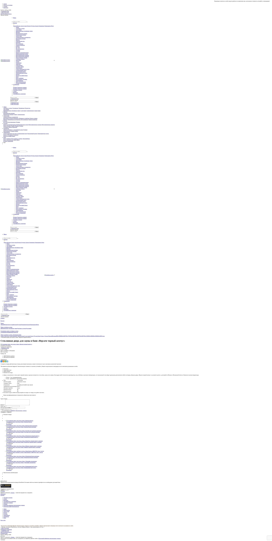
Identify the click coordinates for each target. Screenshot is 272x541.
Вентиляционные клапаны (22, 55)
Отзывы (15, 87)
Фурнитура (27, 108)
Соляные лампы (20, 66)
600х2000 (99, 336)
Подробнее (9, 424)
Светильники (19, 65)
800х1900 (58, 336)
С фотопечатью (30, 110)
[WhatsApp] (5, 361)
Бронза (50, 336)
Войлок (18, 40)
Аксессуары (24, 26)
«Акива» (12, 492)
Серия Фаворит (13, 336)
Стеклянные (15, 108)
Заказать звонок (4, 15)
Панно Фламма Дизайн (21, 57)
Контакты (5, 500)
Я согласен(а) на (14, 410)
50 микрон (15, 134)
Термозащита (47, 26)
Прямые (17, 126)
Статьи (5, 499)
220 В (15, 140)
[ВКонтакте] (1, 361)
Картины (18, 42)
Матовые (54, 336)
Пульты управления (21, 83)
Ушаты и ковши (33, 118)
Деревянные (21, 108)
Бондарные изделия (20, 38)
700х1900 (76, 336)
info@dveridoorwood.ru (6, 13)
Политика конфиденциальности (11, 506)
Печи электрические (21, 82)
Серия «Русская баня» (35, 336)
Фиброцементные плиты (22, 54)
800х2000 (63, 336)
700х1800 (72, 336)
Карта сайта (3, 520)
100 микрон (10, 134)
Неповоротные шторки (21, 33)
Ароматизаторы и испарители (23, 37)
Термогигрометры (20, 45)
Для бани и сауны (20, 28)
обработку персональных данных (18, 410)
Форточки (18, 60)
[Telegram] (7, 361)
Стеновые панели (20, 59)
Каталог (2, 495)
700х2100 (85, 336)
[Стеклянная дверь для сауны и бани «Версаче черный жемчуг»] (16, 344)
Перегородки (6, 510)
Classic (15, 114)
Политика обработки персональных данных (14, 505)
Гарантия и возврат (22, 87)
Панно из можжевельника (22, 52)
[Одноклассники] (3, 361)
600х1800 (90, 336)
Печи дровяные (19, 78)
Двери (14, 26)
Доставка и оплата (7, 497)
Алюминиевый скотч (21, 70)
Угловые (18, 50)
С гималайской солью (17, 129)
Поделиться (3, 359)
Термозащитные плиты (21, 73)
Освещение (41, 26)
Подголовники (19, 43)
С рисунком (23, 110)
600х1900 (95, 336)
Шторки (18, 26)
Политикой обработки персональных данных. (50, 538)
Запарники (15, 118)
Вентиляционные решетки (22, 56)
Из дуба (18, 47)
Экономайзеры (19, 80)
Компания (3, 494)
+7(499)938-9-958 (5, 11)
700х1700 (67, 336)
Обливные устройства (24, 118)
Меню (14, 17)
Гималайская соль (20, 41)
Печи (52, 26)
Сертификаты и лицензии (9, 501)
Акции (37, 26)
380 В (18, 140)
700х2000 (81, 336)
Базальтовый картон (21, 71)
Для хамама (19, 29)
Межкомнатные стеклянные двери (24, 31)
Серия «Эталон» (45, 336)
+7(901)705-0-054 (5, 12)
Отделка (33, 26)
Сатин (103, 336)
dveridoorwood (4, 533)
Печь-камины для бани (21, 79)
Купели (29, 26)
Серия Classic (37, 110)
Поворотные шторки (21, 34)
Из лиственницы (20, 48)
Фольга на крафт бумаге (22, 75)
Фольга (17, 74)
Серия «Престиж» (5, 336)
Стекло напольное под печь (22, 69)
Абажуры (18, 64)
